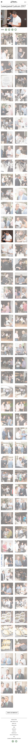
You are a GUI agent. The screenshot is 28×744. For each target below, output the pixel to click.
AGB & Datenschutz (14, 734)
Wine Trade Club (14, 721)
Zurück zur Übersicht (12, 712)
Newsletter (14, 719)
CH (25, 2)
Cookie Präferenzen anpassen (14, 738)
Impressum (14, 732)
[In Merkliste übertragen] (12, 30)
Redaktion (14, 725)
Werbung (14, 729)
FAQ (14, 736)
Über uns (14, 723)
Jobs (14, 727)
